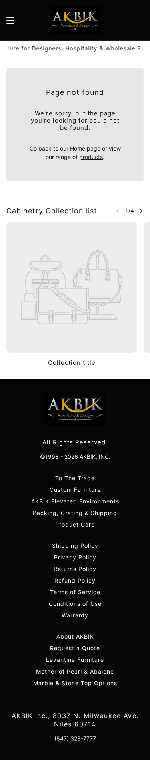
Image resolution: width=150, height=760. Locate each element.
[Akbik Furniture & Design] (75, 20)
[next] (141, 210)
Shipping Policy (75, 545)
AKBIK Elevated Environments (75, 501)
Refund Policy (75, 580)
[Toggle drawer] (10, 20)
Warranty (75, 615)
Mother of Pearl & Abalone (75, 671)
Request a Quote (75, 648)
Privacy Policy (75, 557)
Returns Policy (75, 568)
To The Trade (75, 477)
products (91, 156)
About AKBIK (75, 636)
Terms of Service (75, 592)
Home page (85, 148)
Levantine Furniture (75, 659)
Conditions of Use (75, 603)
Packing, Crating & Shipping (75, 512)
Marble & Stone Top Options (75, 683)
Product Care (75, 524)
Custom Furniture (75, 489)
